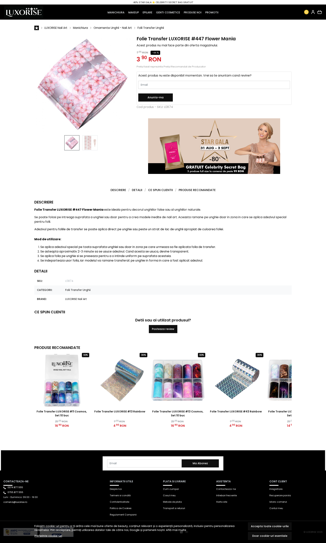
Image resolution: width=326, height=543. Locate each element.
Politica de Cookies (120, 508)
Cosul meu (169, 495)
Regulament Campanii (123, 514)
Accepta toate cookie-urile (270, 526)
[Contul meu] (313, 12)
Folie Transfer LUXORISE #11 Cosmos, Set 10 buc (62, 413)
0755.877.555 (15, 492)
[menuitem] (71, 142)
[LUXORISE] (32, 12)
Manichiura (116, 12)
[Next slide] (284, 390)
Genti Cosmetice (168, 12)
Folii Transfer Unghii (151, 28)
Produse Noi (192, 12)
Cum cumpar (171, 489)
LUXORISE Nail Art (56, 28)
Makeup (133, 12)
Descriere (118, 190)
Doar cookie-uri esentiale (269, 536)
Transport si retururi (174, 508)
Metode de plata (172, 501)
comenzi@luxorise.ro (15, 502)
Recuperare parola (280, 495)
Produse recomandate (197, 190)
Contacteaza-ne (226, 489)
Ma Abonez (200, 463)
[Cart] (319, 12)
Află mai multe (176, 530)
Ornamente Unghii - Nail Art (113, 28)
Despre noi (116, 489)
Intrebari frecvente (226, 495)
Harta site (221, 501)
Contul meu (276, 508)
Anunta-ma (156, 97)
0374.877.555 (15, 487)
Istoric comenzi (278, 501)
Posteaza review (163, 329)
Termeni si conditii (120, 495)
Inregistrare (275, 489)
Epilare (147, 12)
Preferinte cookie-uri (48, 536)
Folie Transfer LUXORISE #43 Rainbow (236, 411)
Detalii (137, 190)
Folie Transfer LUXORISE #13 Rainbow (119, 411)
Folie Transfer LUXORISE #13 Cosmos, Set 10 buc (177, 413)
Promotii (211, 12)
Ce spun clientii (160, 190)
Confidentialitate (119, 501)
